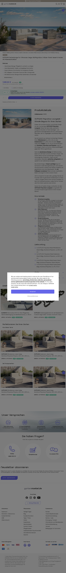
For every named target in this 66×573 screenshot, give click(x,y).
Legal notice (14, 287)
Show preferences (32, 296)
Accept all (32, 291)
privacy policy (33, 285)
